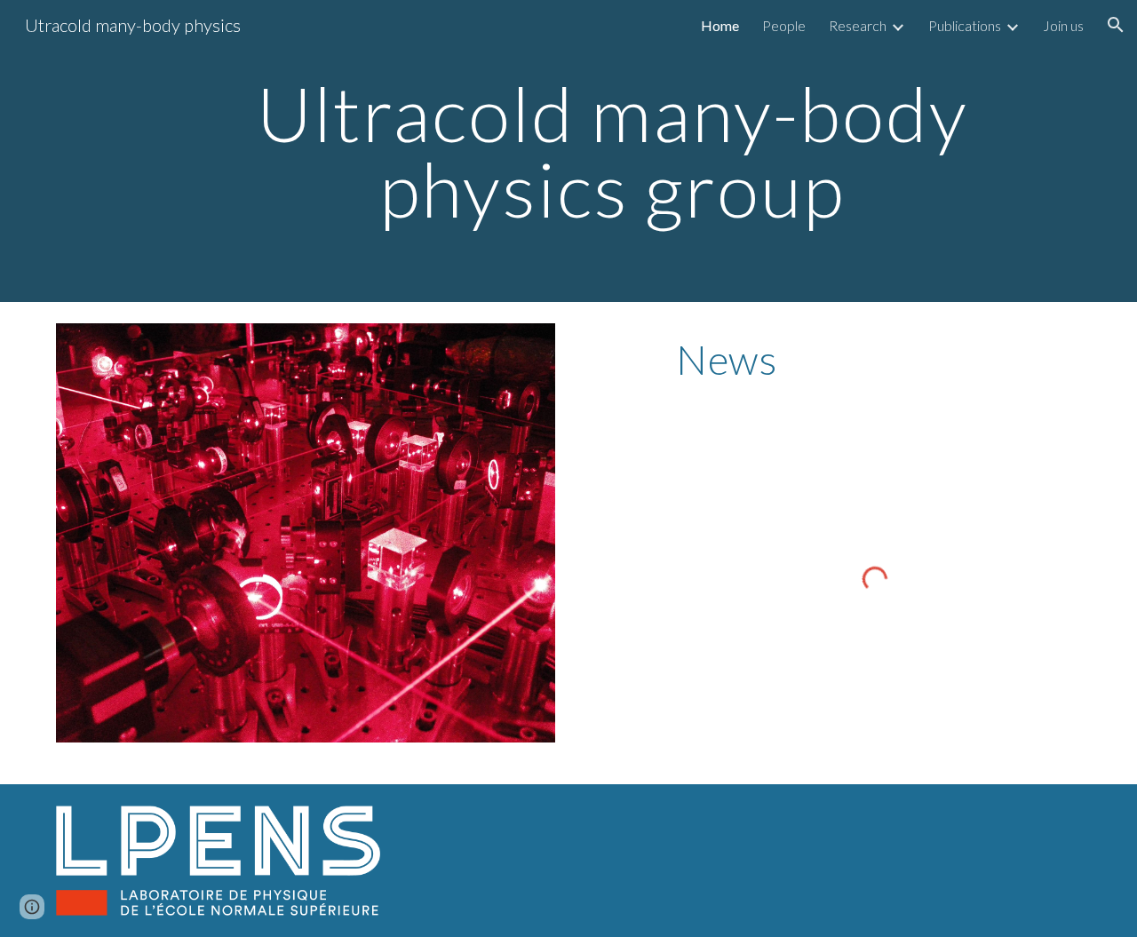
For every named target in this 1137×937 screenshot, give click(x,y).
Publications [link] (964, 25)
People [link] (784, 25)
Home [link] (720, 25)
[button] (1115, 25)
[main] (612, 151)
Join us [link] (1063, 25)
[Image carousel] (305, 532)
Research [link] (858, 25)
